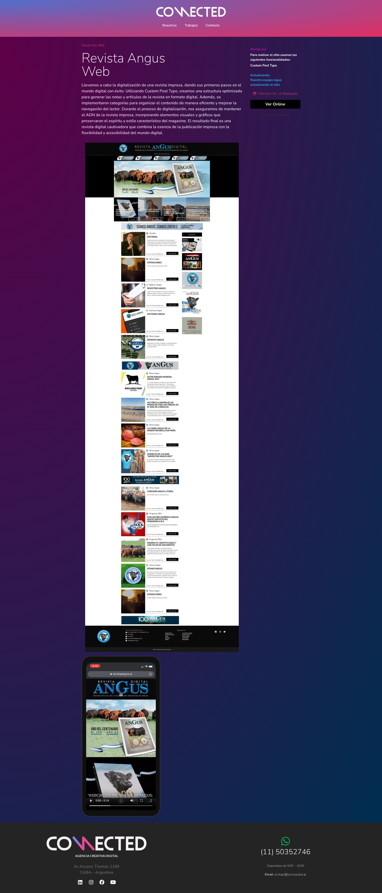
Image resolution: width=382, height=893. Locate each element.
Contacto (213, 25)
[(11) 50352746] (285, 841)
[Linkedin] (80, 882)
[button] (121, 736)
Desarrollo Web (93, 45)
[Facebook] (102, 882)
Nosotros (169, 25)
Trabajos (191, 25)
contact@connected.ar (290, 874)
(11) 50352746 (286, 852)
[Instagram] (91, 882)
